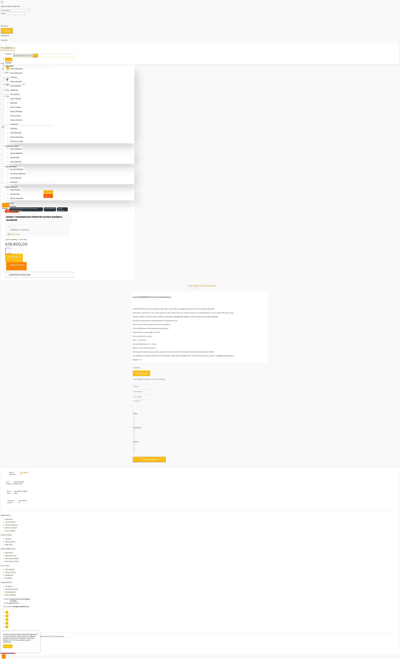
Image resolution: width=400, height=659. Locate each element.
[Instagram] (6, 616)
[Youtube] (6, 623)
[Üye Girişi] (8, 59)
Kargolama (137, 428)
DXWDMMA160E (50, 208)
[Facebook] (6, 612)
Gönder (6, 31)
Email (3, 13)
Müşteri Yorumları (208, 285)
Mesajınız (4, 26)
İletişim (135, 442)
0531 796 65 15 (24, 473)
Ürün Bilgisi (193, 285)
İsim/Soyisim (5, 10)
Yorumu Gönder (149, 459)
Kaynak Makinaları (61, 209)
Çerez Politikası (14, 640)
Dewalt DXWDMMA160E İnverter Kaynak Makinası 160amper (24, 209)
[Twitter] (6, 619)
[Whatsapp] (6, 626)
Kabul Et (7, 646)
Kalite (135, 413)
